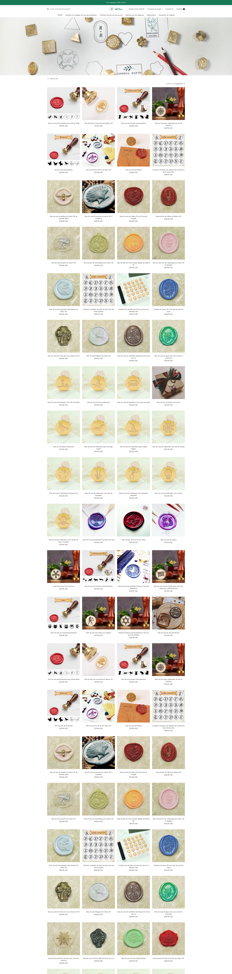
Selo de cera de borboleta (63, 170)
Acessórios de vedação (167, 15)
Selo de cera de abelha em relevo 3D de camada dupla (63, 217)
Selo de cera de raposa (168, 540)
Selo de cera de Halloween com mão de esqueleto (98, 494)
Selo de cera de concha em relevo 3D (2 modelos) (98, 217)
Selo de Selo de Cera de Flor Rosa (133, 540)
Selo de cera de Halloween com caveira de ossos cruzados (63, 541)
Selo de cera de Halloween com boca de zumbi (133, 402)
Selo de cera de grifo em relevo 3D (63, 263)
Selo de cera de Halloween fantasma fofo (63, 493)
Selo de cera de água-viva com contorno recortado (168, 357)
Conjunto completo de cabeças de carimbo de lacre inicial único (169, 171)
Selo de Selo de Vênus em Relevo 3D (168, 216)
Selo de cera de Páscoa (133, 170)
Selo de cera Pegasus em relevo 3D (98, 356)
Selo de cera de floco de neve (63, 586)
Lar (48, 78)
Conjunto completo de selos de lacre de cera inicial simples (98, 310)
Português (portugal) (154, 9)
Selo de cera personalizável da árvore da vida (98, 540)
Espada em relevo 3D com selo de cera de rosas (168, 310)
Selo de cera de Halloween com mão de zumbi (63, 402)
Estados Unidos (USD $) (136, 9)
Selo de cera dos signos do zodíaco (98, 633)
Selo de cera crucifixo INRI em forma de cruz (98, 958)
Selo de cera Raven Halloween (63, 447)
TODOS (59, 15)
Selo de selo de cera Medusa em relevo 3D (98, 263)
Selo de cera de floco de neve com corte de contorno (63, 959)
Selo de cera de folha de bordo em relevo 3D (168, 958)
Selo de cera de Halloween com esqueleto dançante (133, 494)
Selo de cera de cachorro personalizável (98, 586)
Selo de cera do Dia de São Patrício (133, 958)
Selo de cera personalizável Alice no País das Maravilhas (133, 587)
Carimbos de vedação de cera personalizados (81, 15)
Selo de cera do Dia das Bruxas (168, 633)
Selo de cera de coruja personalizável (63, 633)
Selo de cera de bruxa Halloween (98, 402)
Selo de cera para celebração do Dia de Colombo (168, 124)
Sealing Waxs (151, 15)
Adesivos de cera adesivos (134, 15)
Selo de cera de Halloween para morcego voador (98, 448)
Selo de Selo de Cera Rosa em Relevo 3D (98, 123)
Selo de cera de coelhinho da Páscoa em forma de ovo (133, 357)
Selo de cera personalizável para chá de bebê (63, 123)
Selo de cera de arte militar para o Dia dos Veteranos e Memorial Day (168, 587)
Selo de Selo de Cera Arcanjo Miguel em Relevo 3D (133, 264)
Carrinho (180, 9)
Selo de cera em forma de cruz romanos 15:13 (63, 356)
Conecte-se (169, 9)
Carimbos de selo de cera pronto (111, 15)
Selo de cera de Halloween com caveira (168, 493)
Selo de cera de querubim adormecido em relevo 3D (63, 310)
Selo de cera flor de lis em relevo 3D (98, 170)
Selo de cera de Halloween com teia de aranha (168, 447)
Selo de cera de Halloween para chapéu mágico (133, 448)
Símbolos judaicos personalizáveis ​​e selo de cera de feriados (133, 634)
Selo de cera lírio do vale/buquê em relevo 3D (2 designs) (168, 264)
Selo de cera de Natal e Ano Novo (168, 402)
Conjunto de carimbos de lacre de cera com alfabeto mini (133, 310)
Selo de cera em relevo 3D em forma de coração (133, 217)
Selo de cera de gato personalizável (133, 123)
